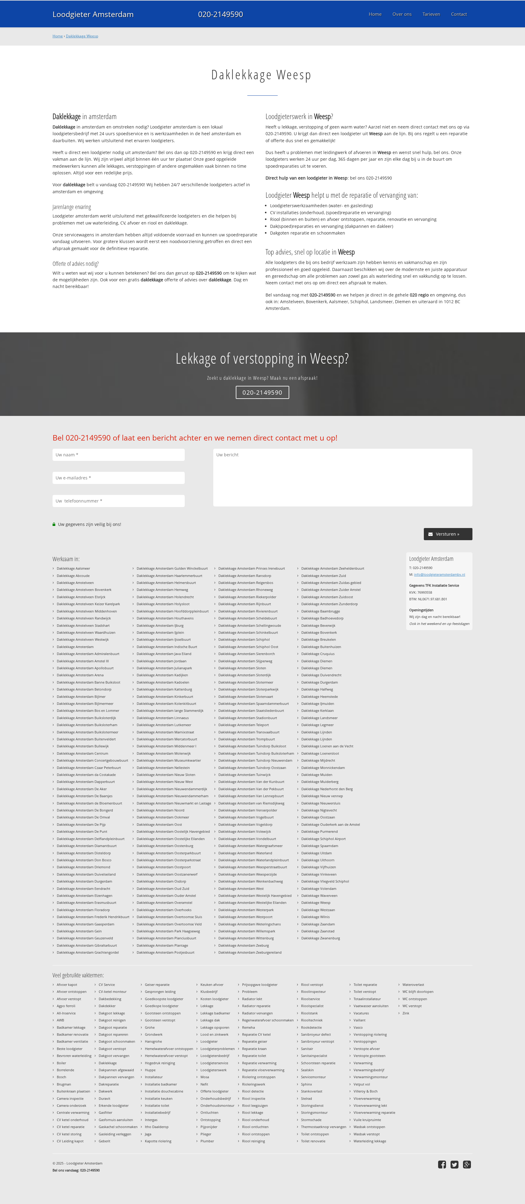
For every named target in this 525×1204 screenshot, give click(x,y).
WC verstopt (412, 1005)
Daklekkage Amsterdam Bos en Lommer (88, 710)
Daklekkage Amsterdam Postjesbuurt (165, 952)
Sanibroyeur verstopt (317, 1041)
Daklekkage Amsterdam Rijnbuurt (244, 604)
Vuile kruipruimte (367, 1119)
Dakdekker (107, 1005)
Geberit (104, 1141)
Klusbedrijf (209, 991)
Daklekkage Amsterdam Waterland (245, 853)
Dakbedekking (110, 998)
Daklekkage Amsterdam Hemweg (162, 589)
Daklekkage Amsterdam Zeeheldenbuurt (332, 568)
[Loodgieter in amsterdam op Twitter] (455, 1164)
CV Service (107, 984)
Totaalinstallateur (367, 998)
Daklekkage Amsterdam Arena (80, 675)
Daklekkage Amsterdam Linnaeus (163, 717)
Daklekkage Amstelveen (75, 582)
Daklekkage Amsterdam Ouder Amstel (166, 895)
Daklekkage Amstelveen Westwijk (83, 639)
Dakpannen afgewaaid (116, 1070)
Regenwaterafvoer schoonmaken (268, 1020)
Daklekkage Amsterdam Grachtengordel (88, 952)
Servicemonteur (313, 1077)
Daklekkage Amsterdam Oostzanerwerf (167, 874)
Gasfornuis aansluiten (116, 1119)
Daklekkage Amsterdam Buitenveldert (86, 739)
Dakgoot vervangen (114, 1055)
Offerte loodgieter (214, 1091)
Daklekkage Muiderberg (319, 781)
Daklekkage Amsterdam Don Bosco (84, 860)
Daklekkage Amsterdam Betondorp (84, 689)
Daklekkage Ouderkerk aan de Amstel (330, 824)
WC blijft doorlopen (418, 991)
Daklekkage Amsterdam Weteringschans (249, 924)
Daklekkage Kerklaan (317, 710)
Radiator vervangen (257, 1013)
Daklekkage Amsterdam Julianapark (164, 668)
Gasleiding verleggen (115, 1134)
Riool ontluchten (255, 1126)
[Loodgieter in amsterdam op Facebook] (443, 1164)
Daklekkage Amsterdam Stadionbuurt (247, 717)
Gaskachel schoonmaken (118, 1126)
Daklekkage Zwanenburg (320, 938)
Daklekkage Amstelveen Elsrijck (81, 597)
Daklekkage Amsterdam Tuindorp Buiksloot (252, 746)
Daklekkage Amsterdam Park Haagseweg (168, 931)
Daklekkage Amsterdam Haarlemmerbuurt (169, 575)
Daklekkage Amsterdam (75, 646)
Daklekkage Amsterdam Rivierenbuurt (248, 611)
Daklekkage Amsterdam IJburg (160, 625)
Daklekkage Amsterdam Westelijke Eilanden (252, 902)
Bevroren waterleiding (74, 1055)
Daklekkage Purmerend (319, 831)
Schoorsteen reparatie (318, 1063)
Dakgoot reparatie (113, 1027)
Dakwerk (105, 1091)
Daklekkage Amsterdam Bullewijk (83, 746)
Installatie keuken (159, 1098)
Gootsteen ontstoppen (163, 1013)
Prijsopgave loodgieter (259, 984)
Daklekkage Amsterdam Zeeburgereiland (250, 952)
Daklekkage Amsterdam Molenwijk (164, 753)
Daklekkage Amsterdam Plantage (162, 945)
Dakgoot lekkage (112, 1013)
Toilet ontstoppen (315, 1134)
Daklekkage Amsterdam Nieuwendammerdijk (172, 789)
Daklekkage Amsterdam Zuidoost (327, 597)
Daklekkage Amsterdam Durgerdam (84, 881)
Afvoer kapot (67, 984)
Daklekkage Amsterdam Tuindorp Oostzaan (252, 767)
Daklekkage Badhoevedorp (322, 618)
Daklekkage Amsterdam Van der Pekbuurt (251, 789)
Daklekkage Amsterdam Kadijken (162, 675)
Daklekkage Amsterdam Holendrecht (165, 597)
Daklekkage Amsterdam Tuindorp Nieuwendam (255, 760)
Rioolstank (309, 1013)
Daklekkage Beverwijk (318, 625)
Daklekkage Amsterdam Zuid (323, 575)
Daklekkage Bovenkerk (319, 632)
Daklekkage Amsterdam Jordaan (162, 661)
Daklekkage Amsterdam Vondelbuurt (247, 838)
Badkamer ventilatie (72, 1041)
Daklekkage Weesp (82, 36)
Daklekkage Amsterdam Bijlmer (81, 696)
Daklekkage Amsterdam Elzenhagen (84, 895)
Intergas (151, 1119)
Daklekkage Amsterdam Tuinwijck (244, 774)
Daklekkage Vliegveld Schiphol (325, 881)
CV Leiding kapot (70, 1141)
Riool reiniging (253, 1141)
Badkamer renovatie (72, 1034)
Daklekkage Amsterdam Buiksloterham (87, 724)
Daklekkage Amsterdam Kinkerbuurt (165, 696)
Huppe (150, 1070)
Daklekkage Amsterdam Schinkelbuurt (248, 632)
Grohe (150, 1027)
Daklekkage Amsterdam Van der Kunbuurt (251, 781)
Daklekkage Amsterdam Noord (160, 810)
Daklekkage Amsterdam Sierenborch (246, 653)
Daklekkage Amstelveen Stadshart (83, 625)
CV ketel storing (69, 1134)
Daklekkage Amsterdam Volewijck (244, 831)
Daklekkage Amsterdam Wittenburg (246, 938)
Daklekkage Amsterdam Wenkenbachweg (250, 881)
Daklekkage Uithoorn (318, 860)
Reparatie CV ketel (256, 1034)
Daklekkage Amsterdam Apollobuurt (85, 668)
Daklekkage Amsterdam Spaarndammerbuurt (253, 703)
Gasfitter (105, 1112)
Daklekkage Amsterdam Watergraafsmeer (250, 845)
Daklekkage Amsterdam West (241, 888)
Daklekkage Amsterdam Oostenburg (165, 845)
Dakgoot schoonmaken (117, 1041)
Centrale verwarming (73, 1112)
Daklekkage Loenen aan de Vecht (327, 746)
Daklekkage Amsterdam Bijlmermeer (85, 703)
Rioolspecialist (312, 1005)
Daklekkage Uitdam (316, 853)
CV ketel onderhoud (72, 1119)
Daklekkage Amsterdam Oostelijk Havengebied (173, 831)
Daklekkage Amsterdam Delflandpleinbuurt (91, 838)
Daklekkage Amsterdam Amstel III (83, 661)
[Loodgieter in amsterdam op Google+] (467, 1164)
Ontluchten (209, 1112)
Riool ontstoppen (256, 1134)
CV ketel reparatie (70, 1126)
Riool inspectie (253, 1098)
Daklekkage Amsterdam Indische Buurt (167, 646)
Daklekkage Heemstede (319, 696)
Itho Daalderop (157, 1126)
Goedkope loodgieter (161, 1005)
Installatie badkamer (161, 1084)
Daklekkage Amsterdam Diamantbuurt (87, 845)
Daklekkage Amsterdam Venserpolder (247, 810)
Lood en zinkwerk (214, 1034)
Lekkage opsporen (215, 1027)
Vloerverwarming (367, 1098)
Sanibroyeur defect (316, 1034)
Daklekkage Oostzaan (318, 817)
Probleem (249, 991)
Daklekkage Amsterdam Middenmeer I (166, 746)
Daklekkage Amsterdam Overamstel (164, 902)
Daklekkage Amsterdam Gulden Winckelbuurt (172, 568)
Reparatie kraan (254, 1048)
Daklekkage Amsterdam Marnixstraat (165, 732)
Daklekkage (108, 1063)
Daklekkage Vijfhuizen (318, 867)
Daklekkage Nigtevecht (319, 810)
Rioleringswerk (253, 1084)
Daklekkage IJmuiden (317, 703)
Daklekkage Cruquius (318, 653)
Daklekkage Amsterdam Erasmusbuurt (86, 902)
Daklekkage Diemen (316, 661)
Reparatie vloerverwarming (263, 1070)
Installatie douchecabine (164, 1091)
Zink (406, 1013)
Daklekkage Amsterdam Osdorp (161, 881)
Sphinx (306, 1084)
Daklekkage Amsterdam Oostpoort (164, 867)
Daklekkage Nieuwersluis (320, 803)
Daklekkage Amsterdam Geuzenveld (85, 938)
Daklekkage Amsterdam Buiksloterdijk (86, 717)
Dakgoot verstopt (112, 1048)
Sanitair (307, 1048)
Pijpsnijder (209, 1126)
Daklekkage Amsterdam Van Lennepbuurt (251, 796)
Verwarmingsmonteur (371, 1077)
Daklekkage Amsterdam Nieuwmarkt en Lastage (174, 803)
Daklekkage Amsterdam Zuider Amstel (331, 589)
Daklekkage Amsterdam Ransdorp (244, 575)
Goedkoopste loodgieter (164, 998)
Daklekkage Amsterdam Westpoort (245, 916)
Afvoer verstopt (69, 998)
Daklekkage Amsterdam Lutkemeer (164, 724)
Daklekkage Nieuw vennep (322, 796)
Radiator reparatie (256, 1005)
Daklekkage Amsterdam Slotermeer (245, 682)
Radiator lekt (252, 998)
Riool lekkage (252, 1112)
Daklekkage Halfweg (317, 689)
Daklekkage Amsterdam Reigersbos (245, 582)
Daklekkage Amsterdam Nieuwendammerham (172, 796)
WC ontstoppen (415, 998)
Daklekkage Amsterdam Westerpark (246, 909)
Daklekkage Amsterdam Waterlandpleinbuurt (253, 860)
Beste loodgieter (69, 1048)
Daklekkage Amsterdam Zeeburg (243, 945)
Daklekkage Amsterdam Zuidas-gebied (331, 582)
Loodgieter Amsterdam (93, 14)
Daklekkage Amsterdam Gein (79, 931)
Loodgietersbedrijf (215, 1055)
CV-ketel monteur (112, 991)
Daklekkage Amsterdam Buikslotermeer (87, 732)
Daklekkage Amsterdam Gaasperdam (85, 924)
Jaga (148, 1134)
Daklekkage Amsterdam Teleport (243, 724)
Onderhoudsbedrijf (216, 1098)
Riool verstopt (312, 984)
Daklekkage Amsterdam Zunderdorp (329, 604)
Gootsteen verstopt (160, 1020)
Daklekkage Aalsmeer (73, 568)
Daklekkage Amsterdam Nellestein (163, 767)
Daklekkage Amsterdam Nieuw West (165, 781)
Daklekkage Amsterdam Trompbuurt (246, 739)
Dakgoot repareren (113, 1034)
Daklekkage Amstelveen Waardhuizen (86, 632)
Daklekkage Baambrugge (320, 611)
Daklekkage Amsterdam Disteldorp (84, 853)
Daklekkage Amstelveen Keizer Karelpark (88, 604)
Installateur (154, 1077)
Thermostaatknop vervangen (323, 1126)
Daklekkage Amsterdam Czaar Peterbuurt (89, 767)
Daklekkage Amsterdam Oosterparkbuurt (169, 853)
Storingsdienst (312, 1105)
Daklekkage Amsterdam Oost (159, 824)
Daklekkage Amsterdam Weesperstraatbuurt (252, 867)
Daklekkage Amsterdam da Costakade (86, 774)
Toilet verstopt (365, 991)
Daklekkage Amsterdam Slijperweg (245, 661)
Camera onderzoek (71, 1105)
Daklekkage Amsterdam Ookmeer (163, 817)
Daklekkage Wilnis (315, 916)
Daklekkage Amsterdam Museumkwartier (169, 760)
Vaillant (359, 1020)
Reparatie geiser (254, 1041)
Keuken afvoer (212, 984)
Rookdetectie (311, 1027)
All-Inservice (66, 1013)
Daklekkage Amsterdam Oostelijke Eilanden (171, 838)
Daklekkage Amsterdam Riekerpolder (247, 597)
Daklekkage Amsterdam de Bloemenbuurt (89, 803)
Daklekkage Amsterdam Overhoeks (164, 909)
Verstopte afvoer (367, 1048)
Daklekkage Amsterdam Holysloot (163, 604)
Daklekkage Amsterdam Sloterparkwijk (248, 689)
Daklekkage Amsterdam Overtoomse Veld (169, 924)
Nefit (204, 1084)
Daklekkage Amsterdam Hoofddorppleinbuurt (173, 611)
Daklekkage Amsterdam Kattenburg (164, 689)
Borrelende (65, 1070)
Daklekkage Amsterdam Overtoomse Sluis (169, 916)
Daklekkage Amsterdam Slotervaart (245, 696)
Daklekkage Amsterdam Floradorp (83, 909)
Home (58, 36)
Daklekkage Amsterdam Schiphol (244, 639)
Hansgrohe (153, 1041)
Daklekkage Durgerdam (319, 682)
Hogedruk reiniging (160, 1063)
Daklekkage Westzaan (318, 909)
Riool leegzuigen (255, 1105)
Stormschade (311, 1119)
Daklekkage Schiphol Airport (323, 838)
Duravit (104, 1098)
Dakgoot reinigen (112, 1020)
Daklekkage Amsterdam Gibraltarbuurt (87, 945)
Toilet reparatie (365, 984)
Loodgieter (209, 1041)
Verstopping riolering (370, 1034)
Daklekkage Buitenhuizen (321, 646)
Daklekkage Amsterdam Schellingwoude (249, 625)
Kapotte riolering (158, 1141)
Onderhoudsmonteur (217, 1105)
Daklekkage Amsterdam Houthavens (165, 618)
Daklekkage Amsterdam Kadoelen (163, 682)
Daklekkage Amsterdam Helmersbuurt (166, 582)
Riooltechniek (312, 1020)
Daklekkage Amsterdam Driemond (83, 867)
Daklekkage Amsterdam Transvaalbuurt (249, 732)
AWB (60, 1020)
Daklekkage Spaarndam (319, 845)
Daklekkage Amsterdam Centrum (82, 753)
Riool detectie (253, 1091)
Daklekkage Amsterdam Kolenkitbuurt (166, 703)
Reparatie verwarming (259, 1063)
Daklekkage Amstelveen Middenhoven (87, 611)
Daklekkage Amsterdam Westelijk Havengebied (255, 895)
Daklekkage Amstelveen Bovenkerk (84, 589)
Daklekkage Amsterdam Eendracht (83, 888)
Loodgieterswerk (214, 1070)
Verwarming (363, 1063)
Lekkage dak (210, 1020)
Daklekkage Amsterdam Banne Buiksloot (88, 682)
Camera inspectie (70, 1098)
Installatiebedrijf (157, 1112)
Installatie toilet (157, 1105)
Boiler (61, 1063)
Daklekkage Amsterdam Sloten (242, 668)
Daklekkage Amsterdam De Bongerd (85, 810)
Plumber (207, 1141)
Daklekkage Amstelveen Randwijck (84, 618)
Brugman (64, 1084)
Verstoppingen (365, 1041)
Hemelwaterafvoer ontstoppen (169, 1048)
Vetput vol (362, 1084)
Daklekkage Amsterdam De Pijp (81, 824)
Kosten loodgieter (214, 998)
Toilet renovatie (313, 1141)
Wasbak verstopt (367, 1134)
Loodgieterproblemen (218, 1048)
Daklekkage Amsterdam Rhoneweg (245, 589)
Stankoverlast (311, 1091)
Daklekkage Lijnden (316, 732)
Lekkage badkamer (215, 1013)
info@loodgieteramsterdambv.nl (439, 574)
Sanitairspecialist (314, 1055)
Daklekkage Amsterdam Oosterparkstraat (169, 860)
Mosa (205, 1077)
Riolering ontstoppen (259, 1077)
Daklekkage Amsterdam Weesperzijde (247, 874)
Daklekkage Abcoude (73, 575)
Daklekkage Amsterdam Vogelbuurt (246, 817)
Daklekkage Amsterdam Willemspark (246, 931)
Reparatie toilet (254, 1055)
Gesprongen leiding (160, 991)
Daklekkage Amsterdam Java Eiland (164, 653)
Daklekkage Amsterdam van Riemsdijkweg (251, 803)
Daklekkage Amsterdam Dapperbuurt (86, 781)
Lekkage (207, 1005)
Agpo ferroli (66, 1005)
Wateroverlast (413, 984)
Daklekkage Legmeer (317, 724)
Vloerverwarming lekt (370, 1105)
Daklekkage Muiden (316, 774)
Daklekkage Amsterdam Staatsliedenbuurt (251, 710)
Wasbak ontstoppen (369, 1126)
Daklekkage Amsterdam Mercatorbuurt (167, 739)
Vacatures (361, 1013)
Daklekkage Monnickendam (323, 767)
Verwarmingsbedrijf (369, 1070)
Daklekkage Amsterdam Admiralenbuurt (88, 653)
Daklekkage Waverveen (319, 895)
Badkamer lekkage (71, 1027)
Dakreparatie (109, 1084)
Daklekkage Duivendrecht (321, 675)
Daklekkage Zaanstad (318, 931)
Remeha (248, 1027)
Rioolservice (310, 998)
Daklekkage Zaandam (318, 924)
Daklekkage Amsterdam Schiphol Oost (248, 646)
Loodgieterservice (214, 1063)
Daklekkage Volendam (318, 888)
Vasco (358, 1027)
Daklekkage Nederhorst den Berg (327, 789)
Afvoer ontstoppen (72, 991)
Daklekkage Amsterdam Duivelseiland (86, 874)
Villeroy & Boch (366, 1091)
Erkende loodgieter (114, 1105)
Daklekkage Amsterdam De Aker (82, 789)
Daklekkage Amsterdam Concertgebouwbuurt (92, 760)
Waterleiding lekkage (370, 1141)
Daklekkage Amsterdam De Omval (83, 817)
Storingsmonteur (314, 1112)
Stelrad (306, 1098)
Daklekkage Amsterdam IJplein (160, 632)
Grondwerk (154, 1034)
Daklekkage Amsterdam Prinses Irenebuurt (251, 568)
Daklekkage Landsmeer (319, 717)
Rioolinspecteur (313, 991)
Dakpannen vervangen (116, 1077)
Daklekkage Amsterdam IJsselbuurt (164, 639)
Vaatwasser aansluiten (371, 1005)
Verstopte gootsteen (370, 1055)
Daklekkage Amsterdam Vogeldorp (245, 824)
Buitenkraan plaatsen (73, 1091)
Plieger (206, 1134)
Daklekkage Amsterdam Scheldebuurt (247, 618)
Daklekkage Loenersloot (320, 753)
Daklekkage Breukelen (318, 639)
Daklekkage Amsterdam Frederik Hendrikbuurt (93, 916)
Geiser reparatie (157, 984)
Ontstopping (211, 1119)
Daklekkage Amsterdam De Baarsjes (84, 796)
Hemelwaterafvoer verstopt (166, 1055)
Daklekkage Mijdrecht (318, 760)
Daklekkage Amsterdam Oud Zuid (163, 888)
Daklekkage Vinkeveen (319, 874)
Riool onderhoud (255, 1119)
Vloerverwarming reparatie (374, 1112)
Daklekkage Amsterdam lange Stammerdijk (170, 710)
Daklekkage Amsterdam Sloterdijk (244, 675)
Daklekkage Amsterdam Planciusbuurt (166, 938)
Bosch (61, 1077)
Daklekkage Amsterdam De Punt (82, 831)
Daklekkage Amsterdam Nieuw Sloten (166, 774)
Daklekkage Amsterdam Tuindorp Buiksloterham (256, 753)
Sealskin (307, 1070)
